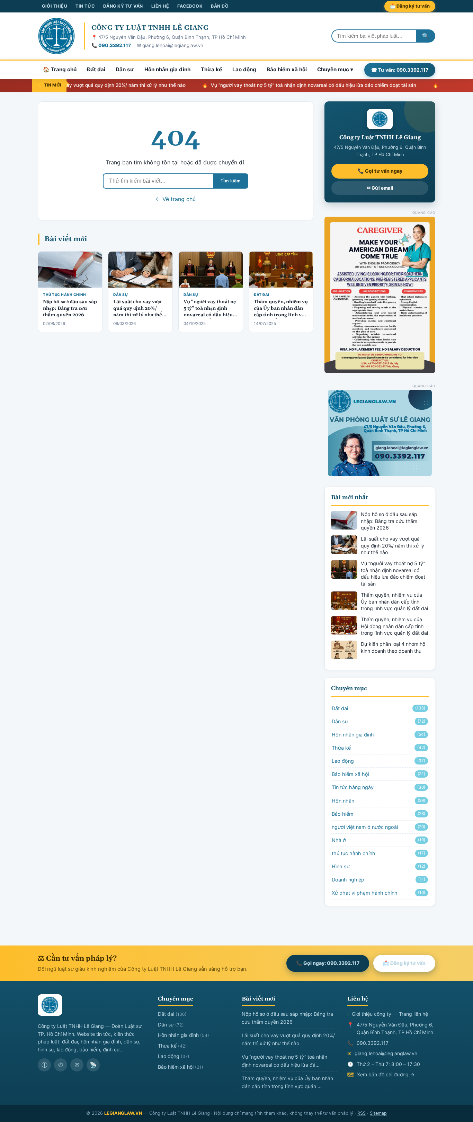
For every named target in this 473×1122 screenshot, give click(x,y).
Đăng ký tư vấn (123, 6)
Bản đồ (220, 6)
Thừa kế (211, 69)
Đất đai (96, 69)
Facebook (190, 6)
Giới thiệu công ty (371, 1014)
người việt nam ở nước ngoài (378, 827)
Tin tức (85, 6)
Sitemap (378, 1113)
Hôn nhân (378, 801)
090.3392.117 (373, 1043)
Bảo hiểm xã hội (287, 69)
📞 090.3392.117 (111, 45)
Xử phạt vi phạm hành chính (378, 893)
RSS (361, 1113)
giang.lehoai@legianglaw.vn (386, 1053)
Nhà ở (378, 840)
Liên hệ (160, 6)
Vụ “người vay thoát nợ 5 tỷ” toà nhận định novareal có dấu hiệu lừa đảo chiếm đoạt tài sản (289, 85)
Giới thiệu (54, 6)
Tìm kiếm (231, 180)
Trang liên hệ (413, 1014)
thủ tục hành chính (64, 294)
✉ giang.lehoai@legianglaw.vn (170, 45)
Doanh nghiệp (378, 880)
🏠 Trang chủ (60, 69)
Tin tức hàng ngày (378, 787)
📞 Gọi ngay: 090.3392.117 (327, 963)
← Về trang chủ (175, 199)
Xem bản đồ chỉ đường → (385, 1074)
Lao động (244, 69)
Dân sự (125, 69)
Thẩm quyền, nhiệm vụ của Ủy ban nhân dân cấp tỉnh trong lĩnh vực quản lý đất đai (281, 311)
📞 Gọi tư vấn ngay (380, 171)
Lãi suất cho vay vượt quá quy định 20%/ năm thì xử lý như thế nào (85, 85)
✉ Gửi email (380, 188)
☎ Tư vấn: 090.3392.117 (399, 69)
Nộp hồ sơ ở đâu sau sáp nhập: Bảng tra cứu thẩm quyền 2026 (70, 308)
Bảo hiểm (378, 814)
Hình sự (378, 866)
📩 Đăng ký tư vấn (410, 6)
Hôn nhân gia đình (167, 69)
